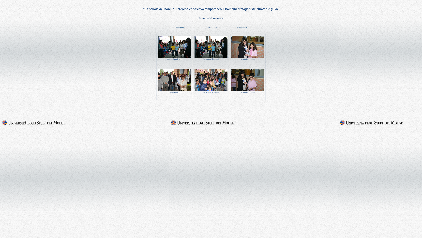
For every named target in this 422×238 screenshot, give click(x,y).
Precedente (180, 28)
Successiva (242, 28)
